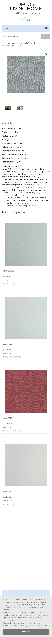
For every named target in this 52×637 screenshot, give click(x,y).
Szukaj (45, 36)
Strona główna (8, 43)
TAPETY (19, 43)
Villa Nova (28, 43)
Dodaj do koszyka (12, 283)
